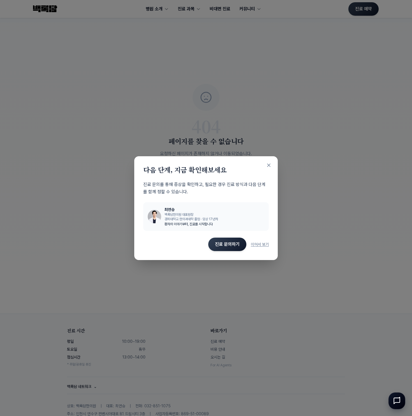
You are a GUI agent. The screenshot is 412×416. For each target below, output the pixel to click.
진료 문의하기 (227, 244)
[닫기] (268, 165)
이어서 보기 (260, 244)
